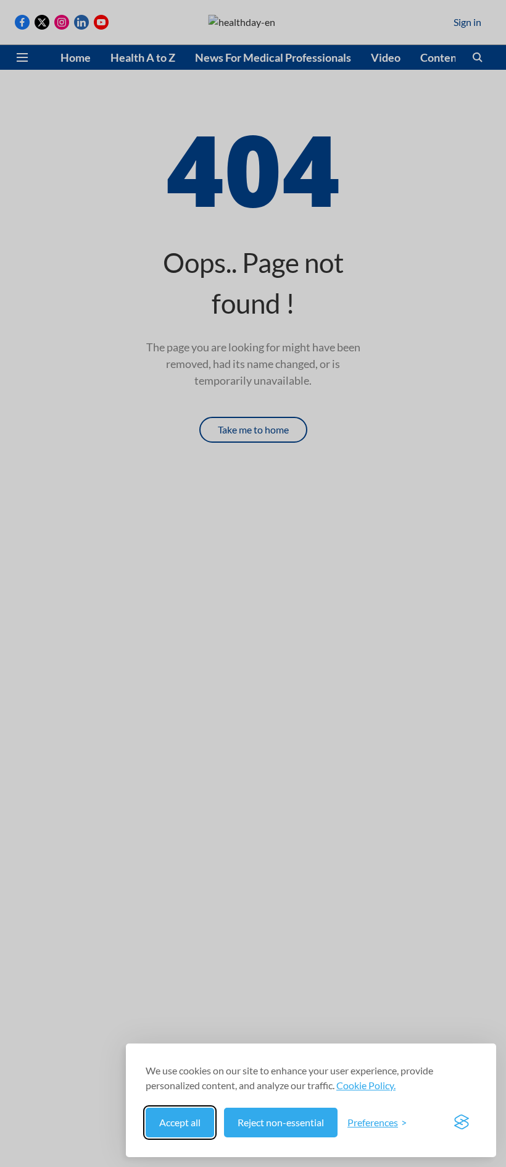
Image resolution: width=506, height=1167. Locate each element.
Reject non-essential (281, 1122)
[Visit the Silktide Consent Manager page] (461, 1122)
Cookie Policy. (366, 1085)
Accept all (180, 1122)
